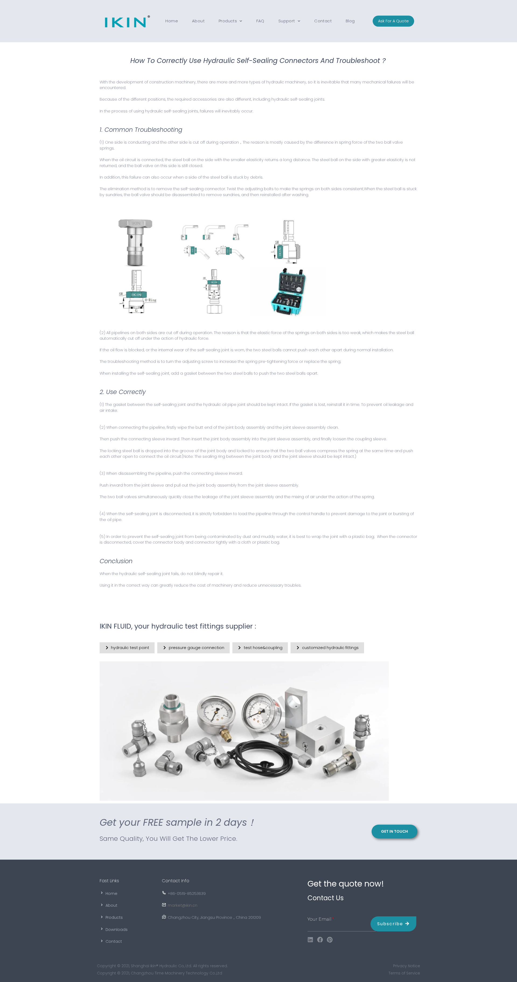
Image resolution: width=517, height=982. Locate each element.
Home (171, 21)
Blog (350, 21)
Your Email (319, 919)
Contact (323, 21)
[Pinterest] (330, 940)
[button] (393, 21)
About (198, 21)
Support (286, 21)
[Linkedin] (310, 940)
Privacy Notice (406, 966)
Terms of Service (404, 973)
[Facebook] (320, 940)
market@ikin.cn (182, 905)
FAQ (260, 21)
